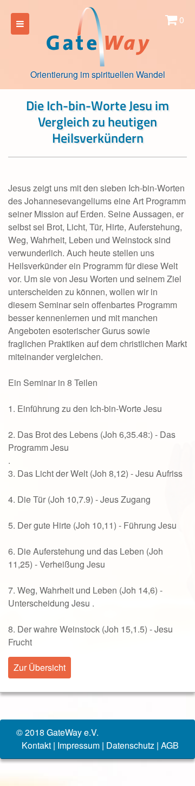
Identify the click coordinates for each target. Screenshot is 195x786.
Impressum (78, 745)
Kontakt (36, 745)
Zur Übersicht (40, 667)
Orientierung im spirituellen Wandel (97, 74)
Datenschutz (130, 745)
